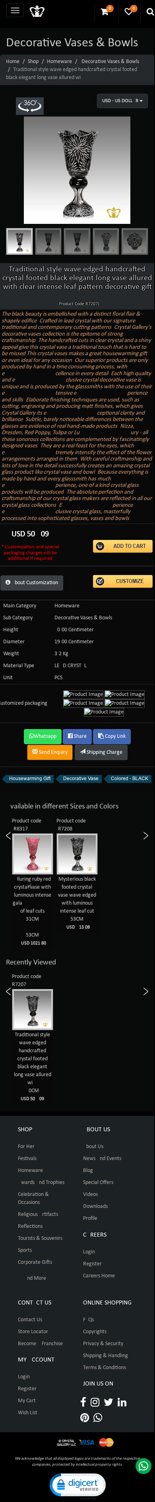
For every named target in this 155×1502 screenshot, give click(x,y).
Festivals (27, 1159)
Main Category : (21, 606)
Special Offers (98, 1183)
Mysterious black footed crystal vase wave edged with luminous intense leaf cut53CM (77, 903)
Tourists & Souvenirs (40, 1238)
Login (89, 1252)
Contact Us (30, 1320)
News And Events (102, 1159)
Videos (90, 1195)
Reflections (30, 1226)
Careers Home (99, 1276)
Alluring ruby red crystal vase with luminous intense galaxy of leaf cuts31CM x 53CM (42, 911)
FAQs (88, 1320)
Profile (90, 1218)
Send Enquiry (53, 752)
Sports (25, 1250)
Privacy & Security (103, 1344)
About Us (93, 1147)
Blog (88, 1171)
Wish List (27, 1413)
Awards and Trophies (41, 1183)
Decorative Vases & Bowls (110, 62)
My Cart (27, 1401)
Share (80, 736)
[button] (77, 1486)
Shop (33, 62)
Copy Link (115, 736)
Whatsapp (45, 736)
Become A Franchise (40, 1344)
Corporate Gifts (35, 1262)
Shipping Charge (103, 752)
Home (12, 62)
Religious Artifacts (38, 1214)
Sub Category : (19, 618)
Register (92, 1264)
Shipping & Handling (105, 1356)
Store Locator (33, 1332)
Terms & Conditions (104, 1368)
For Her (26, 1147)
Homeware (59, 62)
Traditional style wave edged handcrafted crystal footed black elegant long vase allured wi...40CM (32, 1066)
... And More (32, 1278)
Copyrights (95, 1332)
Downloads (95, 1207)
